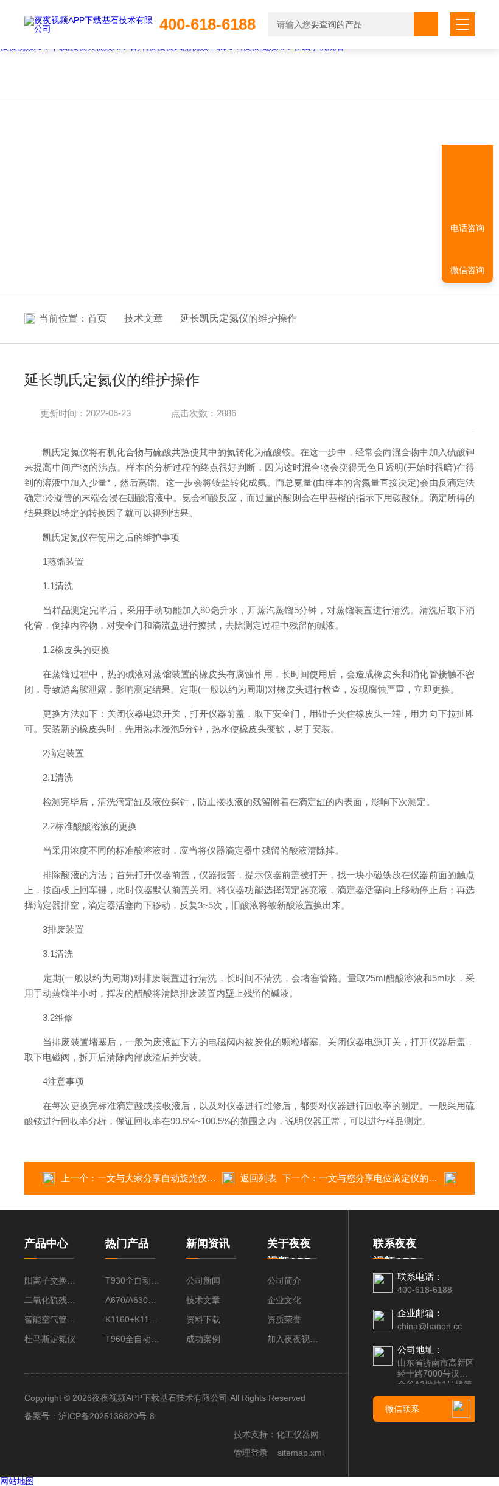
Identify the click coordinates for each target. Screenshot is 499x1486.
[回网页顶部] (467, 185)
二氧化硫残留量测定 (52, 1300)
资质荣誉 (284, 1319)
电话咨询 (467, 228)
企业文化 (284, 1300)
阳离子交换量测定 (52, 1280)
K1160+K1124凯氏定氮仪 (133, 1319)
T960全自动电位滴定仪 (133, 1339)
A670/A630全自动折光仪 (133, 1300)
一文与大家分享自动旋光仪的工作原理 (175, 1178)
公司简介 (284, 1280)
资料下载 (203, 1319)
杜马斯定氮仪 (49, 1339)
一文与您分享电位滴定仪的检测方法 (392, 1178)
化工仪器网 (297, 1434)
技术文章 (143, 318)
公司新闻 (203, 1280)
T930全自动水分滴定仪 (133, 1280)
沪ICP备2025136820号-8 (106, 1416)
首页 (97, 318)
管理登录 (251, 1452)
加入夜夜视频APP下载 (295, 1339)
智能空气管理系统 (52, 1319)
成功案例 (203, 1339)
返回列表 (258, 1178)
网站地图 (17, 1481)
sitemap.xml (300, 1452)
